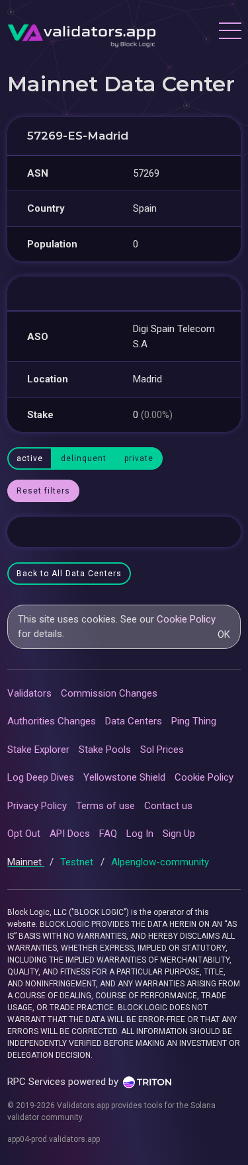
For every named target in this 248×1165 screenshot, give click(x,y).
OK (224, 634)
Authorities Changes (51, 721)
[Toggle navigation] (229, 32)
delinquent (83, 458)
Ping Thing (193, 721)
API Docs (70, 834)
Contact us (168, 806)
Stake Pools (105, 749)
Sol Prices (162, 749)
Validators (29, 693)
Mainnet (25, 862)
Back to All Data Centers (69, 573)
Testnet (78, 862)
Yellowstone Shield (124, 777)
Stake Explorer (38, 749)
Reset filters (43, 491)
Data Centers (133, 721)
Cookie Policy (186, 619)
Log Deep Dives (40, 777)
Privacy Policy (37, 806)
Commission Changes (109, 693)
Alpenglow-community (160, 862)
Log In (139, 834)
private (138, 458)
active (30, 458)
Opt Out (23, 834)
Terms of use (105, 806)
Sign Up (179, 834)
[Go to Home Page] (81, 32)
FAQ (108, 834)
